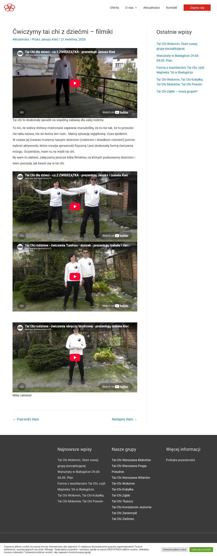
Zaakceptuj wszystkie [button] (201, 549)
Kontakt (171, 8)
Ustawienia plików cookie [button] (174, 549)
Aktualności (151, 8)
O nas (129, 8)
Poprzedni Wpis (26, 419)
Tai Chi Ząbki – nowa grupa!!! (176, 91)
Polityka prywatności (180, 460)
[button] (197, 7)
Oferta (114, 8)
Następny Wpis (124, 419)
